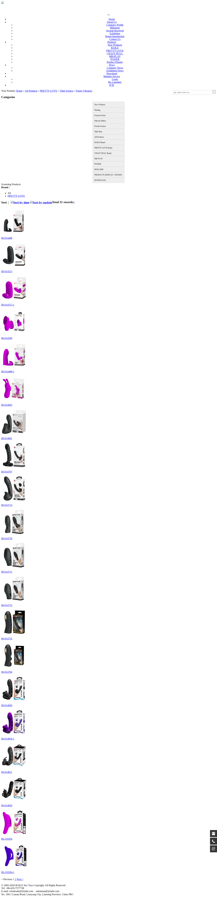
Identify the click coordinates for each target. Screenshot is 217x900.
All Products (31, 90)
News (112, 65)
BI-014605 (6, 405)
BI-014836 (6, 705)
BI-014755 (6, 638)
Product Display (115, 62)
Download (111, 73)
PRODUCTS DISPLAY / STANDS (108, 175)
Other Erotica (66, 90)
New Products (115, 45)
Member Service (111, 76)
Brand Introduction (114, 36)
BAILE (115, 47)
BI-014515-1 (7, 304)
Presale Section (100, 126)
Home (112, 19)
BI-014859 (6, 805)
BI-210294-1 (7, 872)
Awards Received (115, 30)
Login (115, 79)
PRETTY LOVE (115, 50)
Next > (20, 879)
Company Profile (114, 25)
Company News (115, 67)
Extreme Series (100, 115)
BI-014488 (6, 238)
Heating (97, 110)
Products (111, 42)
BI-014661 (6, 438)
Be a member (115, 82)
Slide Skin (98, 132)
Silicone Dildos (100, 121)
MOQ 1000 (98, 169)
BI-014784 (6, 672)
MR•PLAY (115, 56)
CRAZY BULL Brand (102, 153)
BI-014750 (6, 538)
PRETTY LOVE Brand (103, 148)
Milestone (115, 27)
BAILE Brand (99, 142)
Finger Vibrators (84, 90)
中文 (111, 85)
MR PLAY (98, 159)
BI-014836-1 (7, 738)
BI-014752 (6, 605)
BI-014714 (6, 505)
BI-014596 (6, 338)
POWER (114, 59)
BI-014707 (6, 471)
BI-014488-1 (7, 371)
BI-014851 (6, 772)
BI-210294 (6, 839)
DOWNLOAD (100, 180)
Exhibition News (114, 70)
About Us (112, 22)
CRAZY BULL (115, 53)
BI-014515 (6, 271)
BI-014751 (6, 571)
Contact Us (115, 39)
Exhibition (115, 33)
